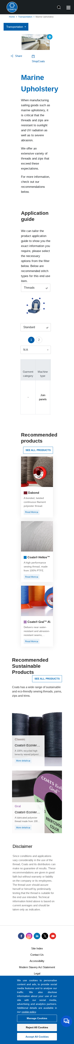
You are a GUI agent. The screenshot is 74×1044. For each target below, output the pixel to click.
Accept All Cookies (37, 1036)
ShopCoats (38, 61)
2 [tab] (39, 340)
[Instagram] (29, 936)
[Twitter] (45, 936)
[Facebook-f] (21, 936)
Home (12, 17)
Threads (29, 287)
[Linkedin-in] (37, 936)
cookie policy (29, 1011)
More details (22, 760)
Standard (29, 327)
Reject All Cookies (37, 1027)
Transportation (25, 17)
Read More (31, 512)
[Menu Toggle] (68, 7)
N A (25, 349)
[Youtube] (53, 936)
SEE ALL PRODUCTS (38, 450)
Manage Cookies (37, 1018)
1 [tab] (31, 340)
